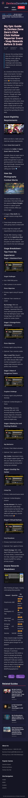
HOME (6, 7)
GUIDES (21, 7)
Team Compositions (20, 676)
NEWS (13, 7)
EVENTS (14, 10)
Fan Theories (11, 676)
